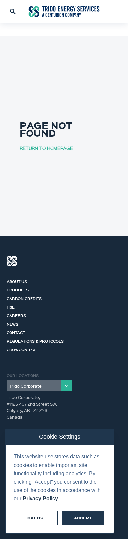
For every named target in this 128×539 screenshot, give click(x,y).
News (12, 323)
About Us (17, 281)
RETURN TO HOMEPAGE (46, 148)
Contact (16, 332)
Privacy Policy (40, 498)
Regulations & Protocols (35, 340)
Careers (16, 315)
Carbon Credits (24, 298)
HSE (11, 306)
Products (18, 289)
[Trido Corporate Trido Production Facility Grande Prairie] (39, 385)
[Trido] (64, 11)
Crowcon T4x (21, 349)
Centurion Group (12, 261)
